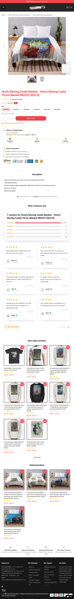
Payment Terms (49, 572)
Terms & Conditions (34, 569)
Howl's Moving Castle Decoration (19, 15)
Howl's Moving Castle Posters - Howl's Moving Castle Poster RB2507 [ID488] (36, 444)
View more (37, 457)
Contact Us (47, 579)
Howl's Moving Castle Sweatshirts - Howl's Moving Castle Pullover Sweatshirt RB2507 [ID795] (60, 407)
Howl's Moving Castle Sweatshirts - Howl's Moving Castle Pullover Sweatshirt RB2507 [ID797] (14, 407)
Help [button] (70, 596)
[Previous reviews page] (59, 327)
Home (4, 15)
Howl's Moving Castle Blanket (42, 15)
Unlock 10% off (4, 590)
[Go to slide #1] (32, 79)
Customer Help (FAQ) (50, 582)
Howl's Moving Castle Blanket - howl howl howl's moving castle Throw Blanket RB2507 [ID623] (36, 494)
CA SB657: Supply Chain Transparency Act (35, 582)
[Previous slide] (5, 46)
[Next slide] (69, 46)
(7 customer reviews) (16, 99)
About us (31, 567)
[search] (67, 7)
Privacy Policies (33, 572)
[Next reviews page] (68, 327)
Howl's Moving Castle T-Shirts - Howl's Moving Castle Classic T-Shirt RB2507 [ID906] (36, 370)
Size (3, 106)
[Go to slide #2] (42, 79)
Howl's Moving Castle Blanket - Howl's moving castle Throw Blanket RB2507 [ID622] (13, 531)
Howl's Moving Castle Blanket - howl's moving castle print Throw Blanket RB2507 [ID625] (60, 494)
